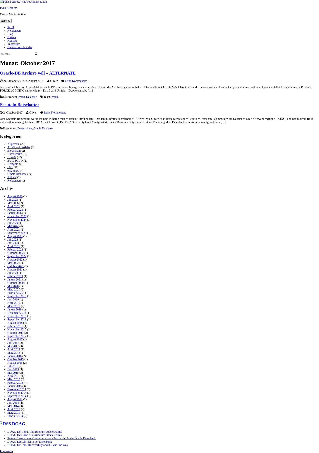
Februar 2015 (15, 382)
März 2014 (13, 412)
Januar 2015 (14, 386)
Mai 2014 (13, 406)
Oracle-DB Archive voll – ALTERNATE (38, 73)
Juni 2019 (13, 299)
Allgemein (13, 144)
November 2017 (16, 329)
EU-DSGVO (15, 160)
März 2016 (13, 352)
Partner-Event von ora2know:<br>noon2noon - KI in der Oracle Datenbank (51, 438)
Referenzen (14, 30)
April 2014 (13, 409)
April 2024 (13, 229)
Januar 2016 (14, 356)
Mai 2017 (13, 346)
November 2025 (16, 216)
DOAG (11, 157)
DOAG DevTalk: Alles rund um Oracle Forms (34, 431)
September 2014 (16, 396)
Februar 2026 (15, 209)
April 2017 (13, 349)
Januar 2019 (14, 309)
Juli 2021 (12, 272)
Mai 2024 (13, 226)
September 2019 (16, 296)
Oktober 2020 (15, 282)
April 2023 (13, 246)
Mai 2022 (13, 262)
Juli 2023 (12, 239)
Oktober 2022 (15, 252)
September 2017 (16, 336)
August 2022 (15, 259)
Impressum (13, 43)
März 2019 (13, 306)
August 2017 (15, 339)
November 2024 (16, 219)
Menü (7, 20)
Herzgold (12, 163)
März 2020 (13, 289)
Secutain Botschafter (19, 104)
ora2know (13, 170)
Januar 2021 (14, 279)
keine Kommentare (76, 80)
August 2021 (15, 269)
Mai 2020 (13, 286)
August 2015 (15, 362)
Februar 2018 (15, 326)
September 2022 (16, 256)
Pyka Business (8, 7)
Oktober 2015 (15, 359)
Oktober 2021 (15, 266)
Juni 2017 (13, 342)
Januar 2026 (14, 212)
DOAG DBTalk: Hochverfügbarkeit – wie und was (37, 445)
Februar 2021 (15, 276)
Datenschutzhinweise (19, 47)
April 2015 (13, 376)
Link (10, 167)
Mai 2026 (13, 202)
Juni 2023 (13, 242)
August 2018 (15, 322)
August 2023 (15, 236)
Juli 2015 (12, 366)
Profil (10, 27)
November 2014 (16, 392)
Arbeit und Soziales (18, 147)
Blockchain (14, 150)
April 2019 (13, 302)
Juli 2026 (12, 199)
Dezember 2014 (16, 389)
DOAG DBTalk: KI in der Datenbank (29, 441)
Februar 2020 (15, 292)
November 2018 (16, 316)
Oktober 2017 (15, 332)
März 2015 (13, 379)
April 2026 (13, 206)
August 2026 (15, 196)
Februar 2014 (15, 415)
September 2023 (16, 232)
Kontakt (12, 40)
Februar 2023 (15, 249)
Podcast (11, 177)
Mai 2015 (13, 372)
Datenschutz (25, 128)
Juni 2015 (13, 369)
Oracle (54, 96)
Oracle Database (27, 96)
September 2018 (16, 319)
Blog (10, 34)
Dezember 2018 (16, 312)
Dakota (11, 37)
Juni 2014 (13, 402)
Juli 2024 (12, 222)
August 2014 (15, 399)
